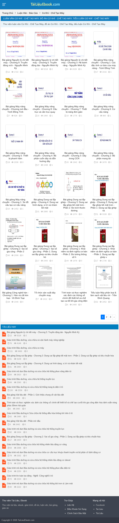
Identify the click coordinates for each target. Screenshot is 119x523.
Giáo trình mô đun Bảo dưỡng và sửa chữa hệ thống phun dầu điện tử (38, 468)
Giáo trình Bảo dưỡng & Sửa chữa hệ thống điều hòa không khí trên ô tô (40, 413)
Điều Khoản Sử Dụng (76, 509)
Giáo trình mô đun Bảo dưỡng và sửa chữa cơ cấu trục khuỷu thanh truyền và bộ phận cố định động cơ (54, 452)
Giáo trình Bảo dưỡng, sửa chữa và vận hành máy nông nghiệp (35, 340)
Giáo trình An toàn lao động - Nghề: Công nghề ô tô (30, 476)
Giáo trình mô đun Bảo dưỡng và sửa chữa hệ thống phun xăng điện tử (39, 371)
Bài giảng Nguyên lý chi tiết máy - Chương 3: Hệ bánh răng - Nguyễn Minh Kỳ (74, 63)
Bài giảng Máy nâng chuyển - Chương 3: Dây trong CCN (74, 156)
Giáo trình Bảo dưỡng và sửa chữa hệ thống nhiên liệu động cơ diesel (38, 460)
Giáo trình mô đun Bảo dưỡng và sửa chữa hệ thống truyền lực (35, 429)
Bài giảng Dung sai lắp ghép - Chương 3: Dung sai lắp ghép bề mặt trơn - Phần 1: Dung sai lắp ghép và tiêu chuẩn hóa (60, 356)
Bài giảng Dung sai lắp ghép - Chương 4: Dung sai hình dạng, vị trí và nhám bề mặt (44, 363)
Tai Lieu (99, 509)
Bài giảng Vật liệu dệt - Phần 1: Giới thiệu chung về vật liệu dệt (35, 395)
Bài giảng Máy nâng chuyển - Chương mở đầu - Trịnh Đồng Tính (15, 109)
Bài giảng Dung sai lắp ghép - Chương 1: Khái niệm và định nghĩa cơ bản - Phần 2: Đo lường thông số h (74, 251)
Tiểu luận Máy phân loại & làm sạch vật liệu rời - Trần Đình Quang (103, 295)
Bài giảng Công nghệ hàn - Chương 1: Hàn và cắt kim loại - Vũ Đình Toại (15, 295)
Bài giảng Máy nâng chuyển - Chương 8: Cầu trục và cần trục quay (45, 109)
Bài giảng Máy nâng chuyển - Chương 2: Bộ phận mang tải (103, 156)
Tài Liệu (99, 513)
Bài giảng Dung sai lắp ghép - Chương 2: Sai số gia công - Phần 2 (15, 249)
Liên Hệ (70, 505)
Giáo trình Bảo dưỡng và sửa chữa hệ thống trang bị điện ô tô (35, 387)
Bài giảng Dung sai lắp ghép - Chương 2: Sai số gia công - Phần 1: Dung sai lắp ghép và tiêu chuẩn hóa (53, 436)
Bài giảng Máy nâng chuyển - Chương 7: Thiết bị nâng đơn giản (74, 109)
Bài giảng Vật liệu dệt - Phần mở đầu (23, 421)
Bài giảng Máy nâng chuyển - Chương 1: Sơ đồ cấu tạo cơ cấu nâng (15, 202)
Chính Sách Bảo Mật (76, 513)
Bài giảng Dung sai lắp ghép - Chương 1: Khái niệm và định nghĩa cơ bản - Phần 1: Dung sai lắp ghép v (103, 251)
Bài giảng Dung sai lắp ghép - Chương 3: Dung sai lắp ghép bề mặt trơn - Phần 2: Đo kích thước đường (74, 205)
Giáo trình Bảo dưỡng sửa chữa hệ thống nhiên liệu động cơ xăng (37, 444)
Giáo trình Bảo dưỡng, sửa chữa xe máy (25, 348)
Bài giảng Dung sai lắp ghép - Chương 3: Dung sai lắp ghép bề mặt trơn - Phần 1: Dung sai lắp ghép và (103, 205)
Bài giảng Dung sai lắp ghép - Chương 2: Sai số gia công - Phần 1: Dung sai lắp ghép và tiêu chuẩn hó (45, 251)
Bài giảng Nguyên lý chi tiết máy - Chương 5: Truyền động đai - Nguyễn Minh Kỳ (44, 63)
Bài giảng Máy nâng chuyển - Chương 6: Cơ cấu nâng (103, 109)
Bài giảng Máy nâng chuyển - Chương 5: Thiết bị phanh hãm (15, 156)
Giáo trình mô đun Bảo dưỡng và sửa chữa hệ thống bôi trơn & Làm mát (40, 483)
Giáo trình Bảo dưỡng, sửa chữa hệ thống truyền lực (31, 379)
